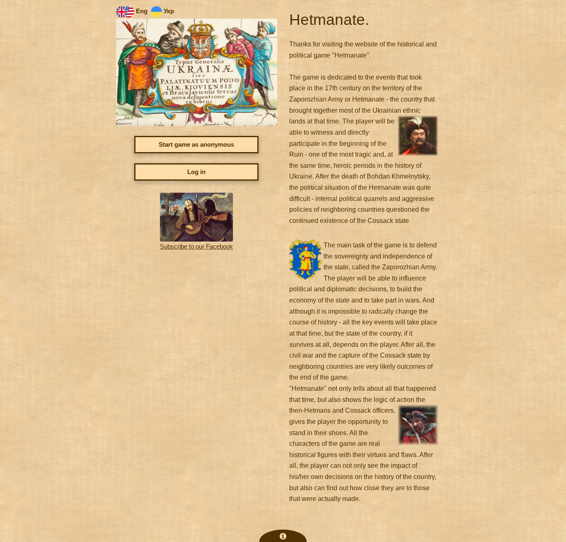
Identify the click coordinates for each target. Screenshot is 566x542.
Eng (141, 11)
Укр (168, 11)
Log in (196, 172)
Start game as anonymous (196, 144)
